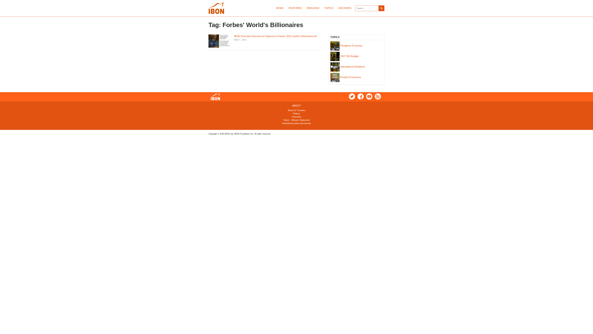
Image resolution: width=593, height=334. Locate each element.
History (296, 113)
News (280, 8)
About (296, 105)
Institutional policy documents (296, 123)
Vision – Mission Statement (296, 120)
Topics (329, 8)
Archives (345, 8)
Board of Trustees (296, 110)
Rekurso (313, 8)
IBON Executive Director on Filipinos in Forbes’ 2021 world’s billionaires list (275, 36)
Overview (296, 117)
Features (295, 8)
